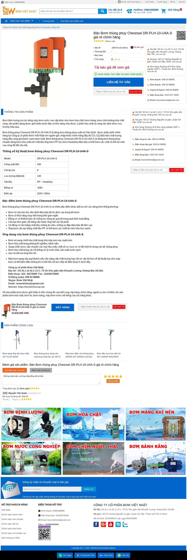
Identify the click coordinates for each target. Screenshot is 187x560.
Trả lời (5, 399)
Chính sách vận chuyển (12, 519)
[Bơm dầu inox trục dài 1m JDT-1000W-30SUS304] (111, 349)
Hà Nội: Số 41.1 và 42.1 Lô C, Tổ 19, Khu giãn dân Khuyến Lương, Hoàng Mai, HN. (165, 51)
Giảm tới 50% (115, 11)
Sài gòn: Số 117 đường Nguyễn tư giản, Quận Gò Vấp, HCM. (164, 60)
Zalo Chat (108, 555)
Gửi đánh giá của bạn (15, 370)
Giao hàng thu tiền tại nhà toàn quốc (120, 74)
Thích (15, 399)
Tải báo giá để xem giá (111, 67)
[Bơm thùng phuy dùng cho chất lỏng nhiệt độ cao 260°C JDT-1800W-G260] (48, 349)
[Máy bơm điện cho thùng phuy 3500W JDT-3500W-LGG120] (79, 349)
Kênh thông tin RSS (10, 538)
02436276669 (62, 515)
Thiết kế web (95, 548)
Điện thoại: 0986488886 (14, 2)
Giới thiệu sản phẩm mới (71, 21)
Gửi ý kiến (113, 381)
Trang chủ (7, 27)
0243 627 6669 (172, 95)
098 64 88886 (168, 79)
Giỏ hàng (173, 9)
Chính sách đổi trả (9, 524)
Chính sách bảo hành (11, 528)
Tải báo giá (138, 47)
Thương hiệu (48, 21)
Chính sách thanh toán (11, 514)
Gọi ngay (67, 555)
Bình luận (110, 41)
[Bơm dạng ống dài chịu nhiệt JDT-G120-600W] (16, 349)
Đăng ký (88, 489)
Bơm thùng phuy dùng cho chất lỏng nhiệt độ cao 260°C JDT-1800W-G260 (47, 356)
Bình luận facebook (41, 370)
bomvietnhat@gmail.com (167, 100)
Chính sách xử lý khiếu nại (13, 533)
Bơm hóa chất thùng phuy (24, 27)
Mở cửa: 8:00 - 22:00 (146, 11)
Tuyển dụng (162, 2)
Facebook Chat (87, 555)
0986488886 (59, 511)
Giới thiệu (150, 2)
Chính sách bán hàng (130, 2)
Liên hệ (182, 2)
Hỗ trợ (172, 2)
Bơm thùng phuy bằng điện (48, 27)
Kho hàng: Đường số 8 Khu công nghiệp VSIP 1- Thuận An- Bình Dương (165, 68)
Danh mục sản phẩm (20, 21)
